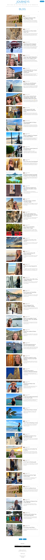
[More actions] (37, 16)
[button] (38, 11)
